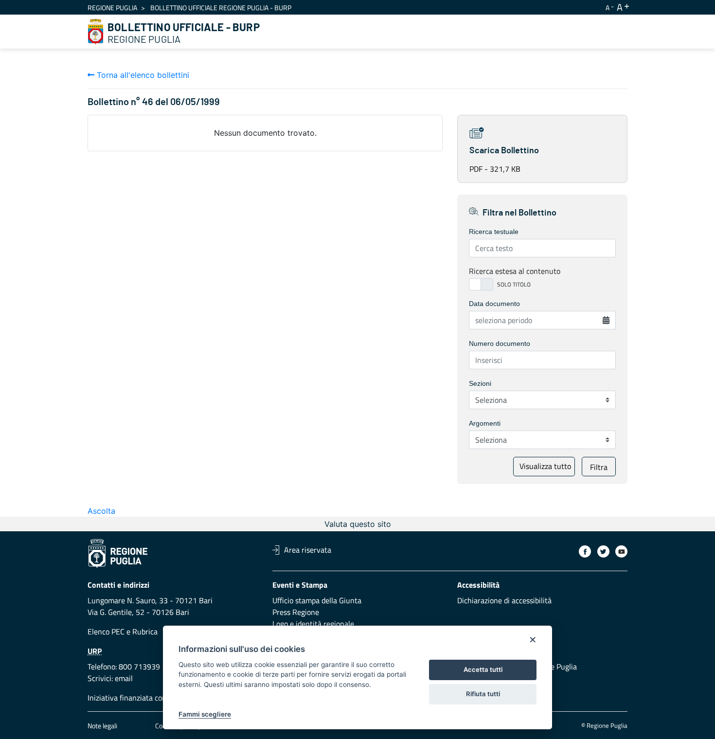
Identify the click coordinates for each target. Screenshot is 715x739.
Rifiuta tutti (483, 694)
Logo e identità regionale (313, 624)
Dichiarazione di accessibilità (504, 600)
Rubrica (145, 631)
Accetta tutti (483, 669)
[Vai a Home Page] (96, 31)
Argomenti (484, 423)
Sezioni (480, 383)
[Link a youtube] (621, 551)
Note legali (102, 726)
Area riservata (307, 549)
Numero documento (499, 343)
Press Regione (295, 612)
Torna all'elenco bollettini (141, 75)
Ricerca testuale (493, 231)
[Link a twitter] (603, 551)
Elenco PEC (106, 631)
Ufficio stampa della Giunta (316, 600)
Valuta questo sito (357, 524)
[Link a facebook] (585, 551)
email (124, 678)
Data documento (494, 303)
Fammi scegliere (205, 714)
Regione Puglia (112, 7)
